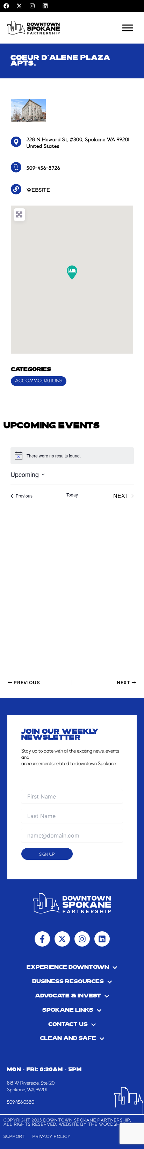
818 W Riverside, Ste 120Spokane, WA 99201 (31, 1086)
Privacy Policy (52, 1136)
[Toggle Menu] (127, 27)
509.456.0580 (20, 1102)
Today (72, 495)
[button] (72, 272)
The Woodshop (107, 1124)
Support (14, 1136)
